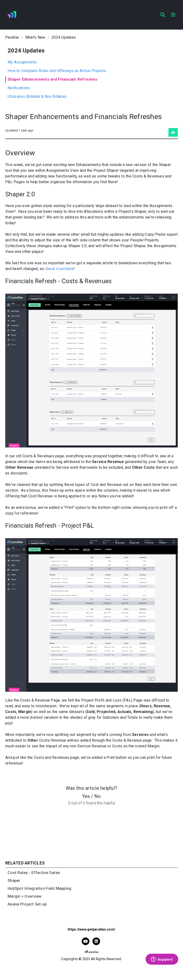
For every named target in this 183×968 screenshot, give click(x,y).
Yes (86, 796)
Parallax (12, 37)
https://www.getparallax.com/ (91, 929)
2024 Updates (63, 37)
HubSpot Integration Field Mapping (39, 888)
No (97, 796)
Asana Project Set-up (27, 904)
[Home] (12, 15)
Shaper (14, 880)
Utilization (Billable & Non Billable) (37, 96)
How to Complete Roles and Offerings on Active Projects (57, 70)
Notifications (19, 88)
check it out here (59, 268)
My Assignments (22, 62)
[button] (173, 14)
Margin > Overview (24, 896)
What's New (35, 37)
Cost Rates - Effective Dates (34, 872)
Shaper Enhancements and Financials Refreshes (52, 79)
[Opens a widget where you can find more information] (161, 960)
